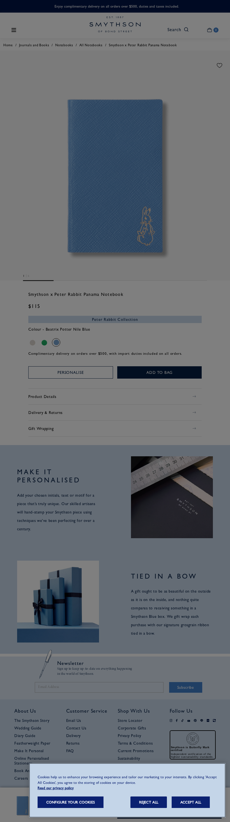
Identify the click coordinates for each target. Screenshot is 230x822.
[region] (127, 790)
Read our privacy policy (56, 788)
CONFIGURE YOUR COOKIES (70, 802)
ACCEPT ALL (190, 802)
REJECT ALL (148, 802)
